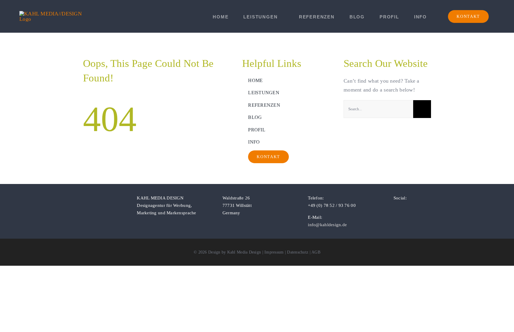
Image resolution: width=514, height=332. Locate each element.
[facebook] (395, 208)
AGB (315, 252)
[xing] (424, 208)
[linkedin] (414, 208)
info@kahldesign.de (327, 224)
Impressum (273, 252)
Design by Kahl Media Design (234, 252)
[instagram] (405, 208)
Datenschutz (297, 252)
